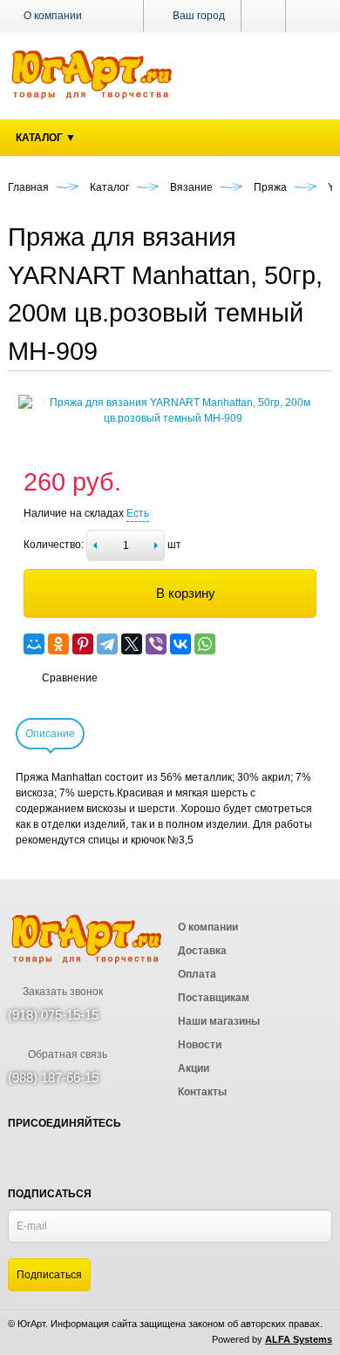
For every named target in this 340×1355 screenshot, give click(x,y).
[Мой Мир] (34, 643)
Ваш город (197, 16)
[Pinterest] (82, 643)
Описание (50, 734)
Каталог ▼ (46, 138)
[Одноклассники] (58, 643)
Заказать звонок (61, 992)
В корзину (185, 593)
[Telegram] (107, 643)
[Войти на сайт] (309, 15)
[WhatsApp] (204, 643)
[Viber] (156, 643)
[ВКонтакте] (180, 643)
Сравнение (70, 678)
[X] (131, 643)
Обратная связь (66, 1054)
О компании (53, 16)
